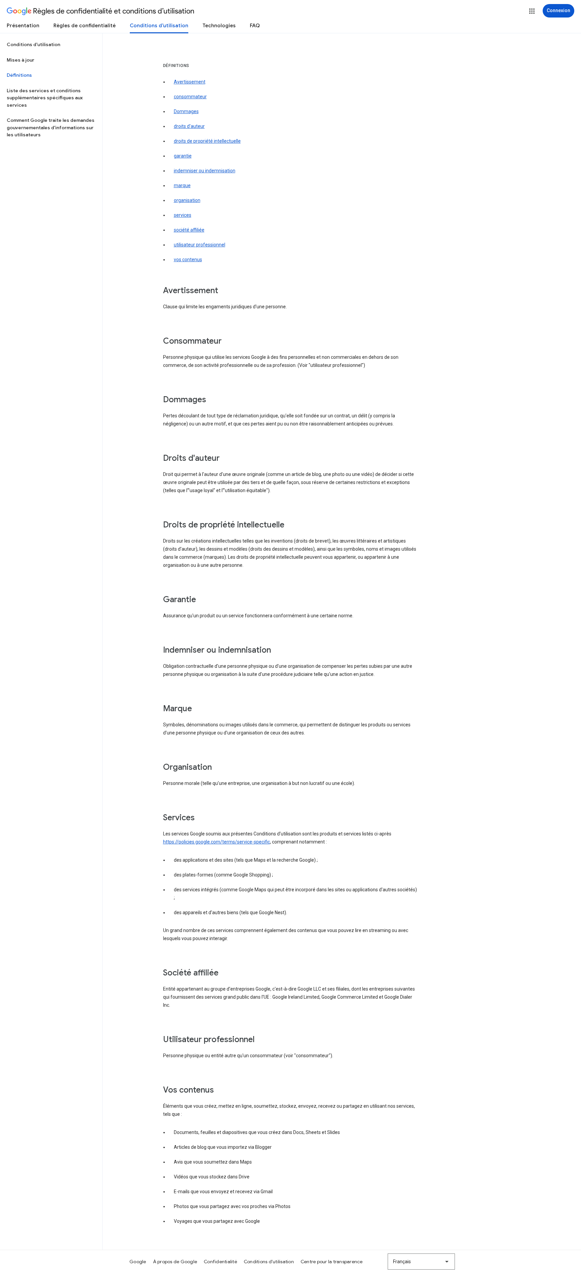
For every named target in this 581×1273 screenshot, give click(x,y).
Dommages (186, 111)
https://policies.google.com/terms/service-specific (216, 842)
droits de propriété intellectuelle (207, 141)
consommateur (190, 96)
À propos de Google (175, 1262)
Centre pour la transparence (332, 1262)
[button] (532, 11)
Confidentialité (220, 1262)
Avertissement (189, 81)
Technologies (219, 26)
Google (137, 1262)
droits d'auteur (189, 126)
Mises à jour (20, 60)
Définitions (19, 75)
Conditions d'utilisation (33, 44)
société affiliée (189, 230)
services (182, 215)
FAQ (255, 26)
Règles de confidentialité (84, 26)
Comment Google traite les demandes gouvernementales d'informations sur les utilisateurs (50, 127)
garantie (183, 156)
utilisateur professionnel (199, 244)
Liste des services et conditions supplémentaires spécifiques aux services (45, 98)
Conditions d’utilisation (159, 26)
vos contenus (188, 259)
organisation (187, 200)
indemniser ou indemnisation (204, 170)
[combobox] (421, 1261)
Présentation (23, 26)
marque (182, 185)
